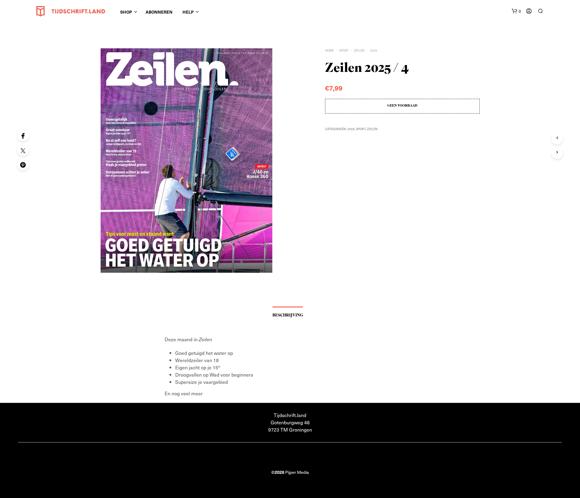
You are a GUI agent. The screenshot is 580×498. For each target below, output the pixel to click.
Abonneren (159, 12)
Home (329, 50)
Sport (344, 50)
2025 (373, 50)
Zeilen (359, 50)
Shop (126, 12)
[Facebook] (23, 135)
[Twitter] (23, 150)
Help (188, 12)
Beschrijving (287, 316)
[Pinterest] (23, 164)
